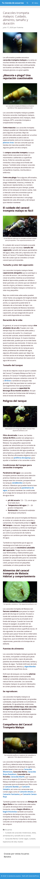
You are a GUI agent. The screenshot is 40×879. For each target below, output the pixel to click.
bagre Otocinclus (10, 812)
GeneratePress (34, 876)
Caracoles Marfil (17, 777)
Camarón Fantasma (11, 794)
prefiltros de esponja (22, 458)
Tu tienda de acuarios (13, 3)
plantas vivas (8, 142)
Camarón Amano (26, 792)
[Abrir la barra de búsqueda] (27, 3)
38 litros (7, 380)
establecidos (17, 483)
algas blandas (30, 666)
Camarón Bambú (12, 787)
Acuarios (8, 830)
